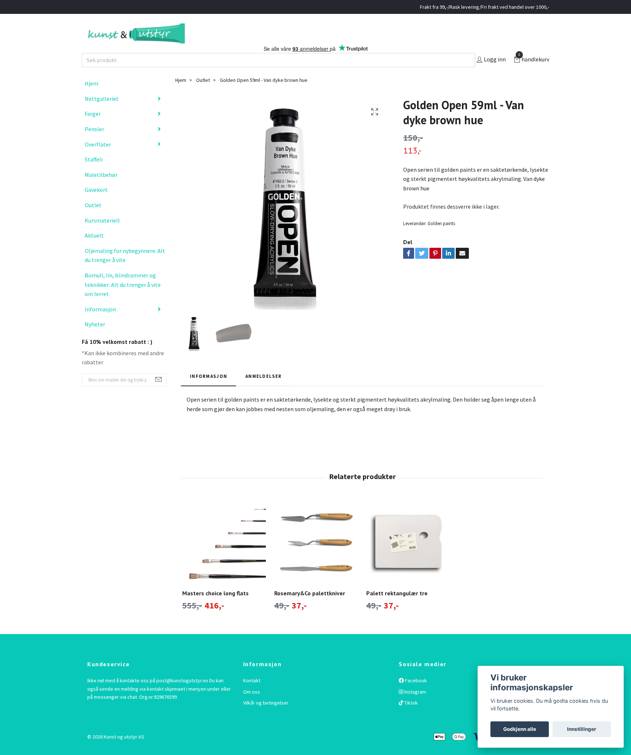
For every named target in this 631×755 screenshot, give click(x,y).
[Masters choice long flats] (224, 557)
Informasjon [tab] (208, 391)
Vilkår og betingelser (265, 718)
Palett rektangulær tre (397, 608)
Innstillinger (581, 729)
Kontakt (251, 696)
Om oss (251, 706)
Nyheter (95, 339)
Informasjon (100, 324)
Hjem (91, 98)
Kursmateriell (102, 235)
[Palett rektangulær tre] (408, 557)
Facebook (415, 696)
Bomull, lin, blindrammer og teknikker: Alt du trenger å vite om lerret (123, 300)
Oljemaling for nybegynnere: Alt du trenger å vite (125, 270)
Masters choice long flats (215, 608)
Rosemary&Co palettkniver (309, 608)
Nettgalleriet (102, 114)
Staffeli (94, 174)
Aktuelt (94, 250)
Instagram (414, 706)
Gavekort (96, 205)
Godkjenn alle (519, 729)
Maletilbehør (101, 190)
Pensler (94, 144)
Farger (93, 129)
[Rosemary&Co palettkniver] (316, 557)
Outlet (93, 220)
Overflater (98, 159)
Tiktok (410, 718)
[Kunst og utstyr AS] (176, 41)
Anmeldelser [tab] (263, 391)
